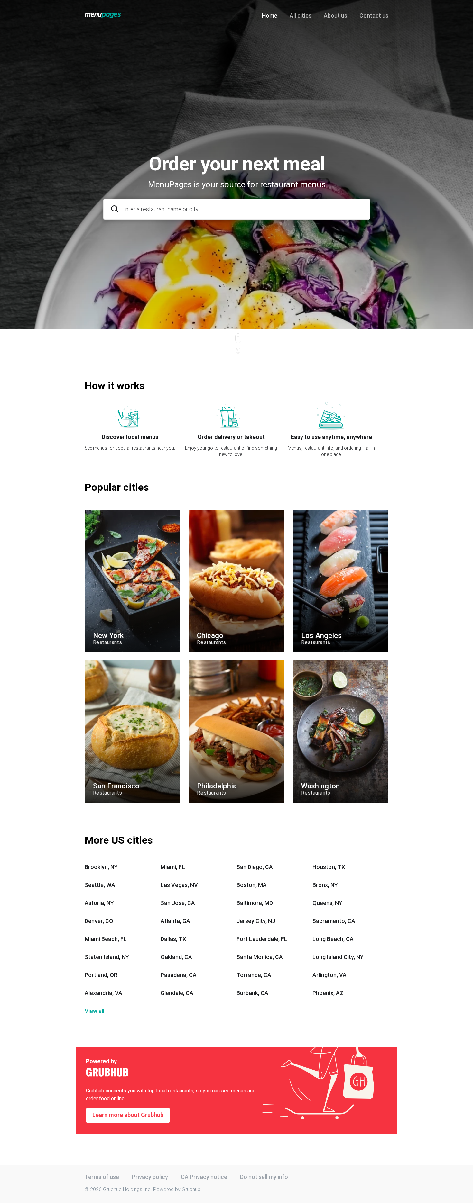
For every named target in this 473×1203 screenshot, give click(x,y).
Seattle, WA (100, 885)
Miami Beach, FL (106, 939)
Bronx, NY (325, 885)
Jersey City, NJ (255, 921)
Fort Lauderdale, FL (261, 939)
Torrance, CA (253, 975)
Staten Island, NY (107, 957)
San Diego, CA (254, 867)
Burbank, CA (252, 993)
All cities (300, 15)
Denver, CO (99, 921)
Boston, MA (251, 885)
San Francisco (100, 662)
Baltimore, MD (254, 903)
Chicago (197, 512)
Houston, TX (328, 867)
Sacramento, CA (333, 921)
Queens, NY (327, 903)
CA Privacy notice (204, 1176)
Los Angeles (305, 512)
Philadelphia (201, 662)
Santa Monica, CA (259, 957)
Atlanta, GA (175, 921)
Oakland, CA (176, 957)
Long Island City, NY (338, 957)
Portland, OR (101, 975)
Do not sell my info (264, 1176)
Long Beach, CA (333, 939)
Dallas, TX (173, 939)
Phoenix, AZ (328, 993)
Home (269, 15)
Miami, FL (173, 867)
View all (94, 1011)
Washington (305, 662)
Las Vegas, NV (179, 885)
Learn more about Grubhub (127, 1114)
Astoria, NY (99, 903)
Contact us (373, 15)
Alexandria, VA (103, 993)
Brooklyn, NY (101, 867)
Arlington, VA (329, 975)
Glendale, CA (177, 993)
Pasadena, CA (179, 975)
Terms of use (102, 1176)
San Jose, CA (178, 903)
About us (335, 15)
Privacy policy (150, 1176)
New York (94, 512)
